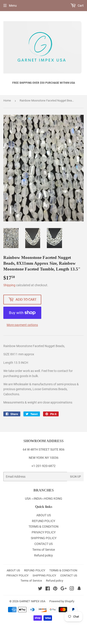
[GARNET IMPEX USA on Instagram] (72, 589)
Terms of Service (43, 549)
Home (7, 100)
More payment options (22, 325)
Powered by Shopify (61, 601)
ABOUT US (43, 515)
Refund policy (43, 555)
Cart (80, 5)
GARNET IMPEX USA (32, 601)
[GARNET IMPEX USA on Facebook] (47, 589)
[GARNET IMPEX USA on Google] (63, 589)
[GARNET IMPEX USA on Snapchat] (79, 589)
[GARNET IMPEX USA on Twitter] (40, 589)
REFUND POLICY (43, 521)
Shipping (9, 285)
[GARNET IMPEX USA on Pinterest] (55, 589)
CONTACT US (43, 544)
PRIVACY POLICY (44, 532)
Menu (13, 5)
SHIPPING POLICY (43, 538)
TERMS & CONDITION (43, 526)
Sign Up (75, 476)
